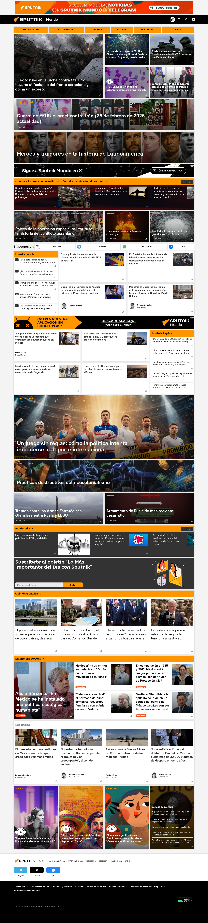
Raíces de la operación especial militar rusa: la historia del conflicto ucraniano (52, 214)
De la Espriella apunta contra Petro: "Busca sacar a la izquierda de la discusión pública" (171, 841)
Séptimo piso (21, 788)
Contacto (79, 886)
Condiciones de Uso (40, 886)
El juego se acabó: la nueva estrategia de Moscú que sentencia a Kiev (170, 812)
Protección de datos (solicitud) (144, 886)
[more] (100, 95)
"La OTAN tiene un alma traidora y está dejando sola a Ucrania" (169, 820)
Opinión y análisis (26, 594)
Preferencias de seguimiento (27, 890)
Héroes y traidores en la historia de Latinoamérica (104, 147)
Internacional (112, 37)
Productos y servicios (62, 886)
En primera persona (28, 659)
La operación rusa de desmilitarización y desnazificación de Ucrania (59, 182)
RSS (163, 886)
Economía (90, 861)
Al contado (111, 69)
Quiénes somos (21, 886)
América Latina (57, 861)
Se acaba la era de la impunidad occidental (171, 827)
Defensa (19, 37)
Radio (128, 861)
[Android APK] (184, 901)
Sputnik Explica (162, 333)
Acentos (65, 788)
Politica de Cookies (117, 886)
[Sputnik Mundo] (29, 23)
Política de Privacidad (96, 886)
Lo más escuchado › (163, 806)
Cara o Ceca (111, 788)
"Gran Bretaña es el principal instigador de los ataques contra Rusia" (171, 833)
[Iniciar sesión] (179, 19)
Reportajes (22, 725)
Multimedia (22, 529)
